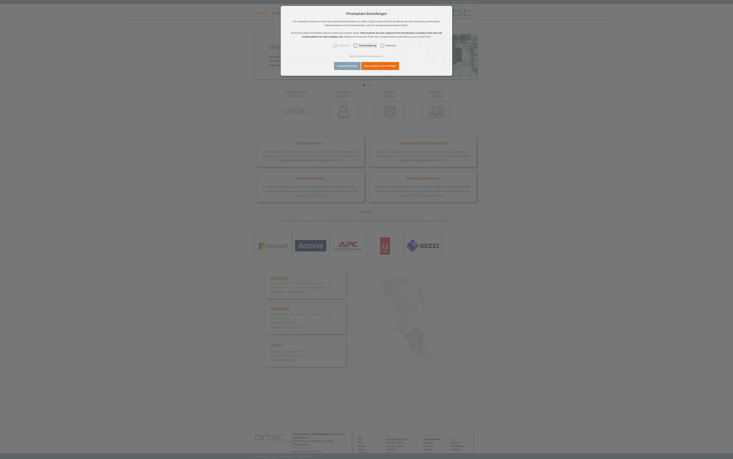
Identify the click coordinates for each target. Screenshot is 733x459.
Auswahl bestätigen (347, 66)
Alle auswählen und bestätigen (380, 66)
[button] (366, 56)
